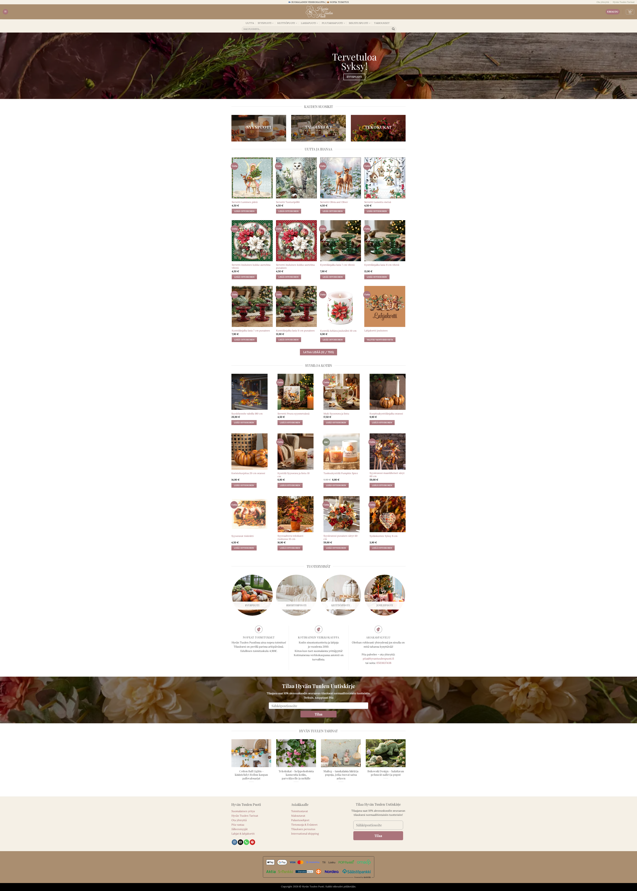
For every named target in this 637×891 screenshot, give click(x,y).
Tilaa (318, 714)
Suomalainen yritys (243, 811)
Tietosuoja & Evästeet (304, 824)
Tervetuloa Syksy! (354, 61)
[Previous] (232, 596)
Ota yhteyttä (603, 2)
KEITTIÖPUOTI (286, 23)
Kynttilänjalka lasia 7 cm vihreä (337, 264)
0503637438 (383, 663)
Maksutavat (298, 815)
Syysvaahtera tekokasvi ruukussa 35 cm (290, 537)
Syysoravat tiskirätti (242, 536)
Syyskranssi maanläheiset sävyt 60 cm (387, 475)
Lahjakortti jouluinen (376, 330)
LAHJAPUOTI (308, 23)
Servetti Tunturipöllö (288, 202)
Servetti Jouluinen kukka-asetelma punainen (295, 266)
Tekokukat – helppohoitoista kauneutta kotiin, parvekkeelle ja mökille (296, 774)
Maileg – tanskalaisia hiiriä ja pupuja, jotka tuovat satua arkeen (340, 774)
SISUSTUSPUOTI (358, 23)
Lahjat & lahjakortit (243, 833)
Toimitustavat (299, 811)
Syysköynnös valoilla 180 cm (247, 413)
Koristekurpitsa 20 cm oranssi (248, 473)
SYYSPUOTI (265, 23)
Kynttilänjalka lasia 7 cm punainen (251, 330)
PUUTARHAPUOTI (332, 23)
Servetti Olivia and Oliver (334, 202)
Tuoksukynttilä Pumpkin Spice (340, 473)
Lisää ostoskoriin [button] (244, 211)
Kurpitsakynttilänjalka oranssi (386, 413)
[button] (5, 12)
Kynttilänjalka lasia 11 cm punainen (295, 330)
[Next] (405, 596)
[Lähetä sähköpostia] (240, 842)
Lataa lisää (318, 352)
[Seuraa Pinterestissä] (252, 842)
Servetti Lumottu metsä (377, 202)
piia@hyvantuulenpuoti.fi (378, 658)
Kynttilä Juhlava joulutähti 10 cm (338, 330)
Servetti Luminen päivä (244, 202)
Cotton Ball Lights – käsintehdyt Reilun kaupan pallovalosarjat (251, 774)
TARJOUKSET (381, 23)
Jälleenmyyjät (239, 829)
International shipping (305, 833)
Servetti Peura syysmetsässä (293, 413)
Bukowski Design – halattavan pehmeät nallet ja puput (385, 773)
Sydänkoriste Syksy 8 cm (383, 536)
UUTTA (250, 23)
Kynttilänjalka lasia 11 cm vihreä (381, 264)
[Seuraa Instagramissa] (234, 842)
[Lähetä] (393, 29)
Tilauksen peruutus (303, 829)
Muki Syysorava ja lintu (336, 413)
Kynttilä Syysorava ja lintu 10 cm (294, 475)
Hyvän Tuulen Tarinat (624, 2)
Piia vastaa (237, 824)
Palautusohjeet (300, 820)
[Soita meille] (246, 842)
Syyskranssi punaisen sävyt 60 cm (340, 537)
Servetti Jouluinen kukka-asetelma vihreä (251, 266)
